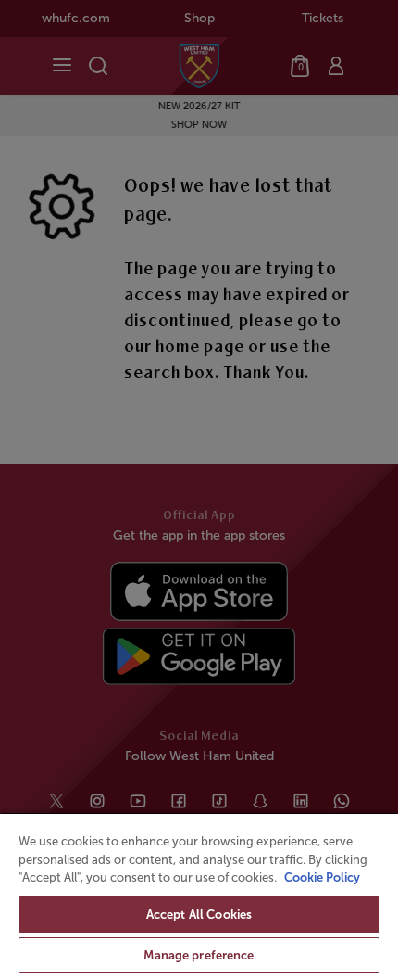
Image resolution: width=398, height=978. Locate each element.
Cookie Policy (322, 877)
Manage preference (198, 955)
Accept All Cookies (199, 914)
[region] (199, 895)
